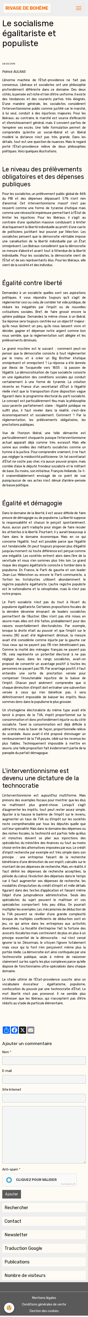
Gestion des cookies (44, 1311)
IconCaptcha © (68, 1184)
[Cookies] (9, 1308)
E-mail (7, 1071)
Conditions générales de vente (44, 1304)
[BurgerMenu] (78, 8)
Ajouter (11, 1194)
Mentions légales (44, 1298)
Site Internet (11, 1090)
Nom (5, 1052)
